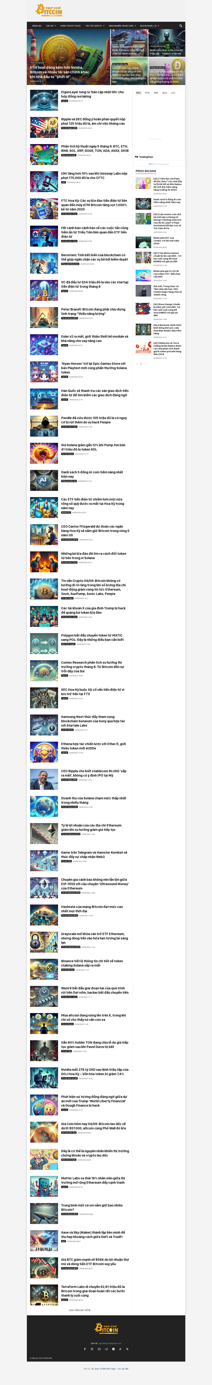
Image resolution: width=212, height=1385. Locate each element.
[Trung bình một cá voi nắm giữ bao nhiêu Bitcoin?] (44, 1213)
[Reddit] (106, 1349)
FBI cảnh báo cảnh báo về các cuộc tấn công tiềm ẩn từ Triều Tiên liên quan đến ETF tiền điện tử (94, 232)
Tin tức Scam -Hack (69, 214)
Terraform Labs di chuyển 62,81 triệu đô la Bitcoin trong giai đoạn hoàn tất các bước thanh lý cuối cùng (93, 1291)
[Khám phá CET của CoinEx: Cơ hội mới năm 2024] (143, 242)
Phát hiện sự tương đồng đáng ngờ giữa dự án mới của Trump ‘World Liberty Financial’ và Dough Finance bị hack (94, 1101)
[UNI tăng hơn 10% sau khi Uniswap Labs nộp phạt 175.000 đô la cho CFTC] (44, 181)
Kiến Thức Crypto (68, 644)
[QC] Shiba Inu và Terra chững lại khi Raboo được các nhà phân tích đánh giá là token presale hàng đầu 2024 (167, 349)
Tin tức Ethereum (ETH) (71, 834)
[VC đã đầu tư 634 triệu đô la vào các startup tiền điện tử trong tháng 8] (44, 290)
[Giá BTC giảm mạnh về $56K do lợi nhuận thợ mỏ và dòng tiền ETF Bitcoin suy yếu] (44, 1267)
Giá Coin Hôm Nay (120, 64)
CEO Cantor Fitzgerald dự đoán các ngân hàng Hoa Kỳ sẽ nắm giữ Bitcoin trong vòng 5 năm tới (95, 530)
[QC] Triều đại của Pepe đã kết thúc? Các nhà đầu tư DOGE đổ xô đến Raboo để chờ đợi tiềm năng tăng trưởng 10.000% (167, 184)
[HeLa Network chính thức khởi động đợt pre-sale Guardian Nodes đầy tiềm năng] (143, 329)
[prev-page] (137, 364)
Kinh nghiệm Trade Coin (121, 26)
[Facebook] (84, 1349)
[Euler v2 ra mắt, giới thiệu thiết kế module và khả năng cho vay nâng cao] (44, 344)
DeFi (63, 182)
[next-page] (140, 364)
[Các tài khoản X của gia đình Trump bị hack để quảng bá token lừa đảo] (44, 616)
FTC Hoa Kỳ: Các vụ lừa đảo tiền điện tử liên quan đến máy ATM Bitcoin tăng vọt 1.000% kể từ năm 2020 (94, 205)
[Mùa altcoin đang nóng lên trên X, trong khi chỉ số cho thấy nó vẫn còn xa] (44, 1023)
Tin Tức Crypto (94, 26)
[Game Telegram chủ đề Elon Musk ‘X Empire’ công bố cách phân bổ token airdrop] (129, 43)
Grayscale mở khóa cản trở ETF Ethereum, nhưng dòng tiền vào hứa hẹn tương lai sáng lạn (94, 938)
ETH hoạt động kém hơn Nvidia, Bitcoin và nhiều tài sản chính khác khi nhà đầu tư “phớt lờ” (59, 72)
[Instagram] (92, 1349)
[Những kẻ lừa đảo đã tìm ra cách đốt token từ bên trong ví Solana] (44, 561)
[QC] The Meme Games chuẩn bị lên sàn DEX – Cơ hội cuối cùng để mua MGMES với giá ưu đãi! (167, 257)
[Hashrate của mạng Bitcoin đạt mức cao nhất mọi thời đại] (44, 915)
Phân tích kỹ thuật (71, 26)
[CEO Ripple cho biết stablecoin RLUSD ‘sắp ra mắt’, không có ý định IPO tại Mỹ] (44, 779)
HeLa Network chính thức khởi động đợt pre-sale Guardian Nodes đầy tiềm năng (167, 329)
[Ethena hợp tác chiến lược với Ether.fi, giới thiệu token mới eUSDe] (44, 752)
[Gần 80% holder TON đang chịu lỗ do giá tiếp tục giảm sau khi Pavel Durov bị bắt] (44, 1050)
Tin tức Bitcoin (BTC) (69, 318)
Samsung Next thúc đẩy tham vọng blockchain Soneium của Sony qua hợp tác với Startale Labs (93, 721)
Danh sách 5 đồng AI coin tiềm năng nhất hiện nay (167, 201)
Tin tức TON (66, 861)
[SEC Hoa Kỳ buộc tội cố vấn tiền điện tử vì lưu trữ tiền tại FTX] (44, 697)
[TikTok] (120, 1349)
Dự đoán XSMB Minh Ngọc (103, 1369)
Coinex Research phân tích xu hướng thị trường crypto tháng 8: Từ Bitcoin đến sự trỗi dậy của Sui (92, 666)
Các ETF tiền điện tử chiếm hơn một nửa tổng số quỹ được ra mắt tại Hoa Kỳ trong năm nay (92, 503)
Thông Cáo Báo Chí (158, 67)
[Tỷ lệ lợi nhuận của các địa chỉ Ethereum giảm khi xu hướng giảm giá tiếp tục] (44, 833)
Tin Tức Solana (67, 454)
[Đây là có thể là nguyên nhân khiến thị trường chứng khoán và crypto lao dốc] (44, 1159)
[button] (180, 25)
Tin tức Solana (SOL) (69, 807)
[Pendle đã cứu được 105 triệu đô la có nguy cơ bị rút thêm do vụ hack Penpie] (44, 426)
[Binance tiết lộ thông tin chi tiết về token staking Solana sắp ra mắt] (44, 969)
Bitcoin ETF (66, 512)
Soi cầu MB (123, 1369)
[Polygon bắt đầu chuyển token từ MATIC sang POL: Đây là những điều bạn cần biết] (44, 643)
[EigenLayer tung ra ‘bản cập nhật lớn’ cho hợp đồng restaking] (44, 100)
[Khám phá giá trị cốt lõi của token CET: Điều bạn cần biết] (143, 275)
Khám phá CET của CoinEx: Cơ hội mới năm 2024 (166, 241)
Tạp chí (49, 26)
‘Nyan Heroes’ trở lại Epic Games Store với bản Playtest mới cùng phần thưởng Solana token (94, 368)
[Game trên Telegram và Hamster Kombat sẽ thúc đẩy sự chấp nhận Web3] (44, 860)
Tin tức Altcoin (118, 43)
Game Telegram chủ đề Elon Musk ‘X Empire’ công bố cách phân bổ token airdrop (128, 50)
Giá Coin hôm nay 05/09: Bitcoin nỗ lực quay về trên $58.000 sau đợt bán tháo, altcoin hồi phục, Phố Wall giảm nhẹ (129, 75)
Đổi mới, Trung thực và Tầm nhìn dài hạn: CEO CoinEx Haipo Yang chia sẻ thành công (167, 290)
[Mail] (99, 1349)
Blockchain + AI (148, 26)
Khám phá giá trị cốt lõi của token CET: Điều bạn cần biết (166, 274)
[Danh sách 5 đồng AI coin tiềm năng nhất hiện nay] (44, 480)
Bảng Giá (36, 26)
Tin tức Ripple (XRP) (69, 128)
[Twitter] (127, 1349)
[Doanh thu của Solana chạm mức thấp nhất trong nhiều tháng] (44, 806)
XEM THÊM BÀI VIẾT (79, 1310)
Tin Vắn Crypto (67, 598)
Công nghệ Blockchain (70, 264)
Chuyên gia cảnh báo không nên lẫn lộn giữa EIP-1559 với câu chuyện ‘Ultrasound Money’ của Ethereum (95, 884)
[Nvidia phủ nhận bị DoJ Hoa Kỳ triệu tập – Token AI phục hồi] (166, 43)
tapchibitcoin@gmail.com (110, 1343)
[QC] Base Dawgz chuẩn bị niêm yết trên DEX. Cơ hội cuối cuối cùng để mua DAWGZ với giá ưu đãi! (166, 310)
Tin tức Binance (68, 970)
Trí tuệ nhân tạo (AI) (158, 46)
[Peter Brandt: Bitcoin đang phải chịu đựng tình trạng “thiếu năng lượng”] (44, 317)
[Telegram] (113, 1349)
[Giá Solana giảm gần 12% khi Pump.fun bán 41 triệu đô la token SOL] (44, 453)
